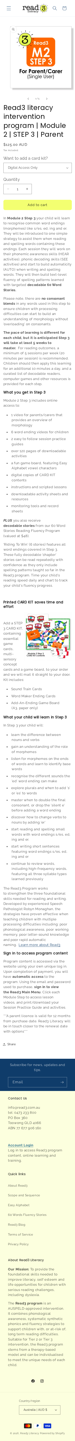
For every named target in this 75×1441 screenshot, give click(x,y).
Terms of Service (20, 1234)
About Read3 (17, 1185)
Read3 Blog (16, 1225)
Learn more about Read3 (39, 945)
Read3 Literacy (29, 1433)
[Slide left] (28, 98)
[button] (9, 8)
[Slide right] (46, 98)
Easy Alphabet (19, 1205)
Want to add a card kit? (25, 158)
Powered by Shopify (52, 1433)
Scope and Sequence (24, 1195)
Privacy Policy (18, 1244)
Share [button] (11, 1044)
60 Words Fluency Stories (27, 1215)
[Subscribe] (62, 1082)
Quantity (11, 179)
